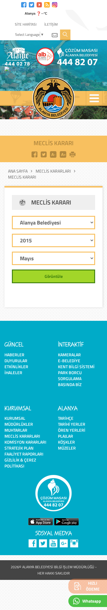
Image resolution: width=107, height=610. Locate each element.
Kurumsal (14, 418)
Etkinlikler (16, 366)
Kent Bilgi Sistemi (76, 366)
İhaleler (13, 372)
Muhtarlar (15, 430)
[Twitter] (31, 4)
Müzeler (67, 448)
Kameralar (69, 355)
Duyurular (15, 360)
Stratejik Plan (19, 448)
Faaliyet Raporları (23, 454)
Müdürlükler (18, 424)
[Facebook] (23, 4)
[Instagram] (54, 4)
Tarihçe (65, 418)
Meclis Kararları (53, 171)
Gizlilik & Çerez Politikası (20, 463)
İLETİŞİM (51, 24)
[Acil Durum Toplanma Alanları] (33, 69)
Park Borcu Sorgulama (70, 375)
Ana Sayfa (18, 171)
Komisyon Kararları (25, 442)
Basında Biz (69, 384)
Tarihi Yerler (71, 424)
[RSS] (47, 4)
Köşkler (66, 442)
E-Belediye (69, 360)
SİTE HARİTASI (26, 24)
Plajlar (65, 436)
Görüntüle (54, 276)
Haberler (14, 355)
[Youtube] (39, 4)
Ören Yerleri (71, 430)
